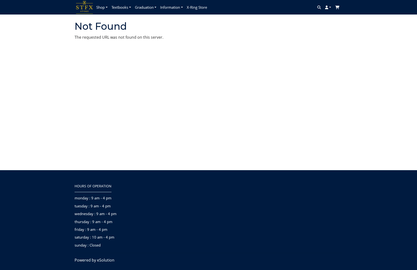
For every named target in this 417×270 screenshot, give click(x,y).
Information (170, 7)
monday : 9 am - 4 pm (93, 198)
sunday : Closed (88, 245)
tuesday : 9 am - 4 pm (93, 206)
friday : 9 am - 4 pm (91, 229)
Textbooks (119, 7)
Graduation (144, 7)
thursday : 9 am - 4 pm (93, 221)
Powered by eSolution (94, 260)
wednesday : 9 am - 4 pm (96, 213)
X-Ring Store (197, 7)
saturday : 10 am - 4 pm (94, 237)
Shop (100, 7)
